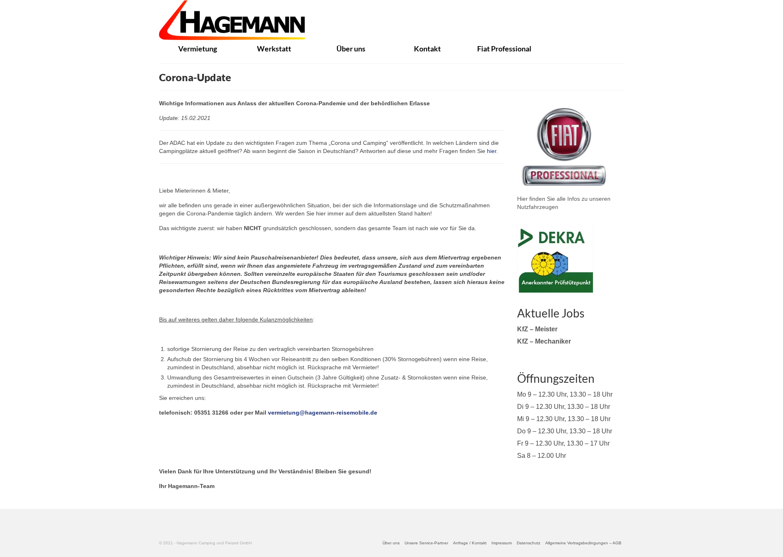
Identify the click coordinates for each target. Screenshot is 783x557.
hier (491, 151)
